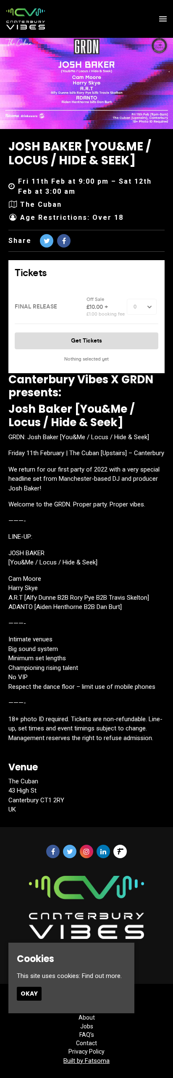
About (87, 1017)
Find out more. (102, 976)
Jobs (86, 1026)
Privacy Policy (86, 1051)
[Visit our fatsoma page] (120, 852)
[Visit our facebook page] (64, 241)
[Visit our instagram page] (86, 852)
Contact (86, 1043)
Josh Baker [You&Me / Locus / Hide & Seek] (79, 153)
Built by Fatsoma (86, 1061)
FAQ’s (86, 1034)
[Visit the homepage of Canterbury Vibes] (25, 19)
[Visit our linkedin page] (103, 852)
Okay (29, 993)
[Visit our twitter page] (46, 241)
